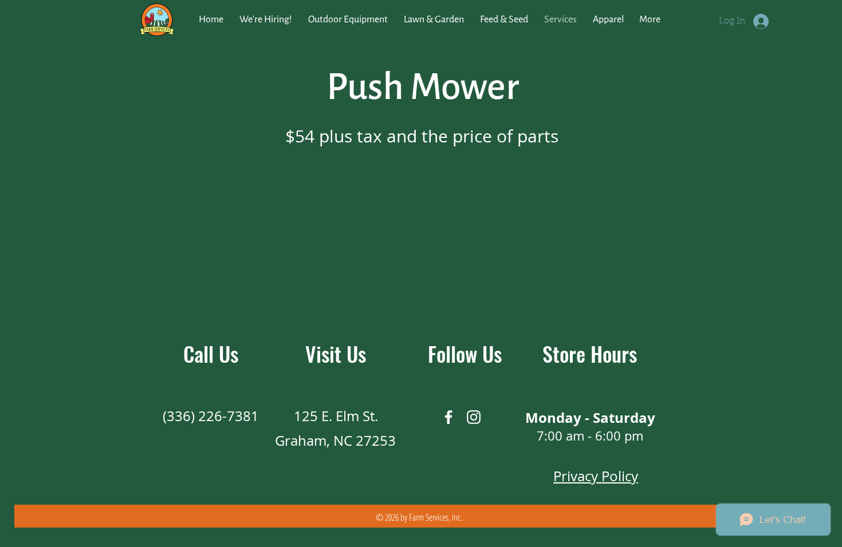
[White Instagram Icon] (474, 417)
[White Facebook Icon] (448, 417)
